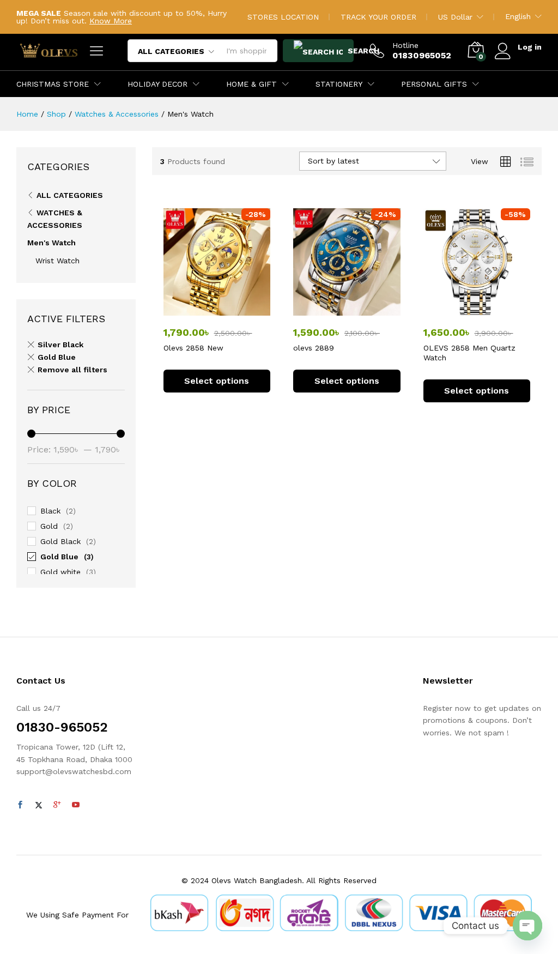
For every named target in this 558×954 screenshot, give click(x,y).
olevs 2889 (313, 347)
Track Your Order (378, 17)
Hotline (405, 45)
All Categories (70, 195)
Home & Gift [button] (251, 84)
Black (50, 510)
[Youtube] (75, 805)
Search (349, 50)
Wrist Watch (57, 260)
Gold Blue (57, 357)
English (518, 16)
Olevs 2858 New (193, 347)
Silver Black (60, 344)
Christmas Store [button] (52, 84)
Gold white (60, 571)
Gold (49, 526)
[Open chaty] (527, 925)
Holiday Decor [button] (157, 84)
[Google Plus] (57, 805)
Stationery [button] (339, 84)
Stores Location (283, 17)
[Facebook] (20, 805)
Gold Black (60, 541)
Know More (110, 20)
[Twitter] (38, 805)
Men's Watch (51, 242)
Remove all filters (72, 369)
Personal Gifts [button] (434, 84)
